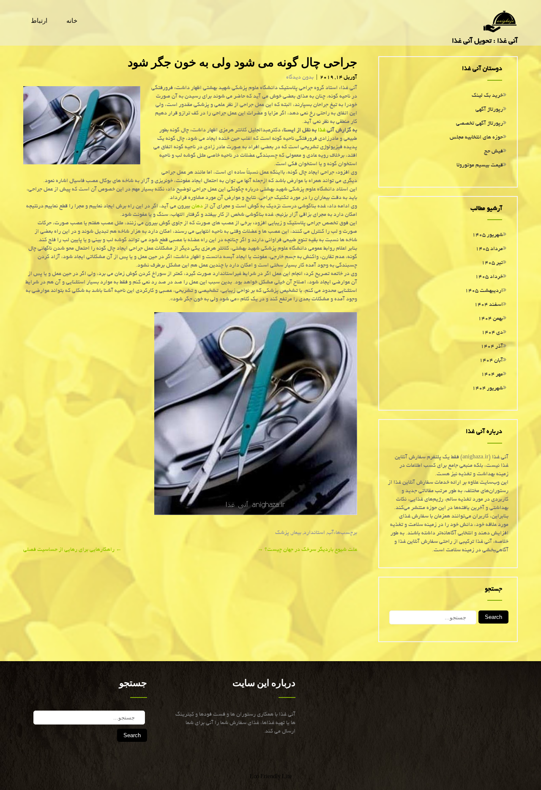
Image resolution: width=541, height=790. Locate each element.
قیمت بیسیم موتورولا (479, 166)
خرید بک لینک (487, 96)
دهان (197, 207)
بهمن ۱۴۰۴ (490, 319)
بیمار (296, 533)
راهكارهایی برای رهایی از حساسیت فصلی (72, 550)
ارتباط (39, 21)
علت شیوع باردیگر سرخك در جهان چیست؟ (307, 550)
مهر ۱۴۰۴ (492, 375)
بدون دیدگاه (300, 78)
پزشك (282, 533)
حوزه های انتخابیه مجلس (476, 138)
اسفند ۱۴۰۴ (488, 305)
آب (330, 533)
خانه (71, 21)
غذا (321, 130)
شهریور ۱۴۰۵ (487, 235)
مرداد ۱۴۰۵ (489, 249)
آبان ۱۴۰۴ (491, 361)
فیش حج (493, 152)
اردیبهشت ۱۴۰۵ (484, 291)
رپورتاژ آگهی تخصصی (479, 124)
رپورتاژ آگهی (489, 110)
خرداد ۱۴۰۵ (489, 277)
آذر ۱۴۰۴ (492, 347)
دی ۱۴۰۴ (492, 333)
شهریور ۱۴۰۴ (487, 389)
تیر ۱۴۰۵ (492, 263)
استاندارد (314, 533)
